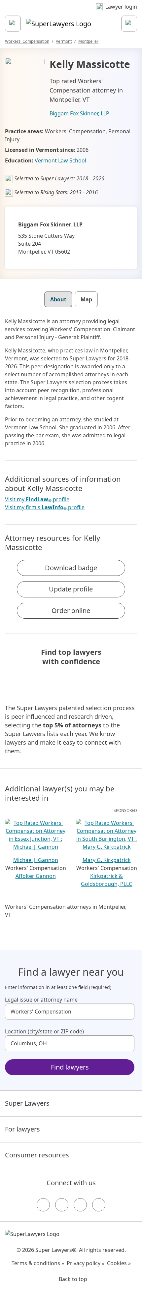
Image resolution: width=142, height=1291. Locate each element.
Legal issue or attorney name (41, 999)
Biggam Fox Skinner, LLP (79, 113)
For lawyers (22, 1129)
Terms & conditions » (38, 1263)
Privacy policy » (85, 1263)
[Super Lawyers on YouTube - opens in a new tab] (80, 1204)
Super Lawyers (27, 1103)
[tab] (58, 299)
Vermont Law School (60, 160)
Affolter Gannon (36, 876)
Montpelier (88, 41)
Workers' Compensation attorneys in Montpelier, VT (65, 910)
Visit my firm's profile (45, 507)
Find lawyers (70, 1067)
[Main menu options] (13, 23)
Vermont (64, 41)
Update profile (71, 588)
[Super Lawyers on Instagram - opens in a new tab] (61, 1204)
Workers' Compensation (27, 41)
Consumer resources (37, 1154)
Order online (71, 610)
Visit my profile (37, 499)
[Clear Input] (126, 1011)
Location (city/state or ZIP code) (44, 1031)
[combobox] (69, 1011)
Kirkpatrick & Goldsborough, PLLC (106, 880)
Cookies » (119, 1263)
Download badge (71, 567)
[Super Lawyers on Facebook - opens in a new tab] (43, 1204)
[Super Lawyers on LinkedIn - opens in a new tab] (98, 1204)
